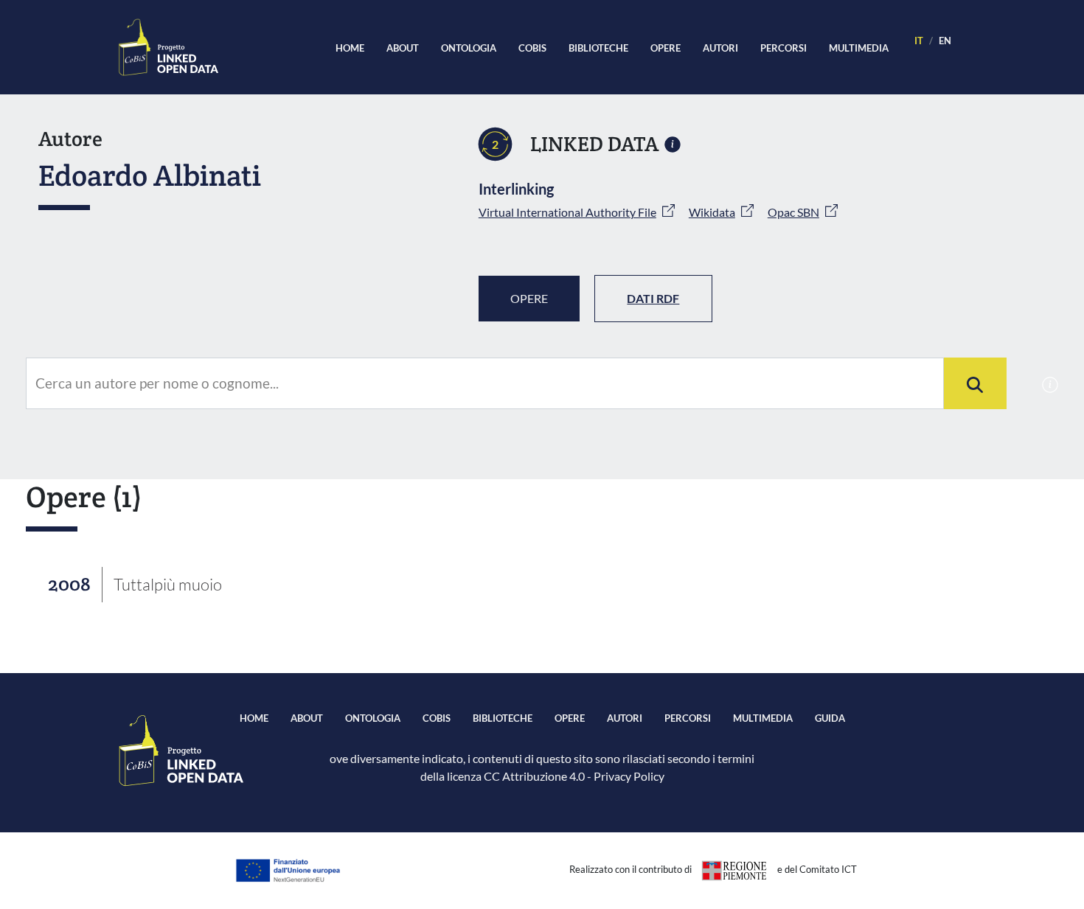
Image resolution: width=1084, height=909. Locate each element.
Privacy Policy (629, 776)
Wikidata (712, 212)
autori (720, 48)
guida (830, 718)
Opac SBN (793, 212)
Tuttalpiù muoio (168, 584)
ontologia (468, 48)
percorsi (783, 48)
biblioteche (598, 48)
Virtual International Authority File (567, 212)
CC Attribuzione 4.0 (534, 776)
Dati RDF (653, 298)
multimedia (859, 48)
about (402, 48)
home (350, 48)
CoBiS (532, 48)
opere (665, 48)
